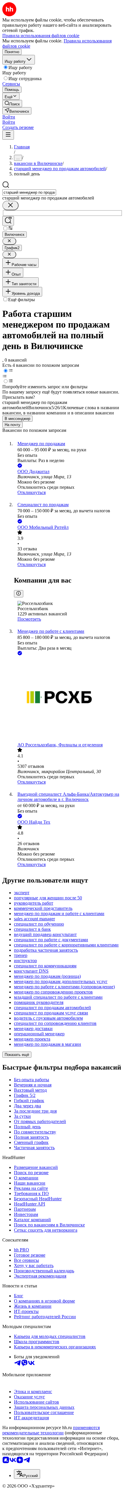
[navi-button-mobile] (8, 135)
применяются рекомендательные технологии (51, 1430)
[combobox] (29, 192)
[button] (8, 116)
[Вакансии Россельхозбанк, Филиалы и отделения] (68, 699)
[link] (12, 103)
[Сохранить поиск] (8, 221)
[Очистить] (10, 205)
